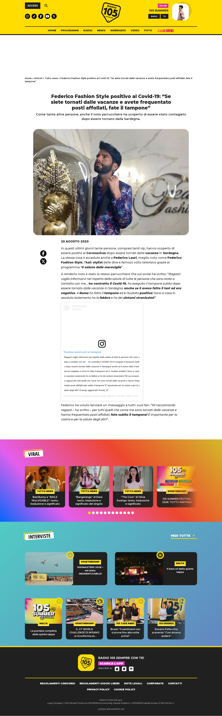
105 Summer (158, 10)
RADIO (154, 16)
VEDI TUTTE (180, 535)
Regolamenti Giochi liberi (100, 683)
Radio (87, 30)
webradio (118, 30)
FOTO (148, 30)
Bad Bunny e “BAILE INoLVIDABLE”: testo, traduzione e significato (45, 500)
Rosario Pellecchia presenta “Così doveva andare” (166, 632)
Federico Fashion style (95, 396)
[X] (43, 261)
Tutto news (51, 78)
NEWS (101, 30)
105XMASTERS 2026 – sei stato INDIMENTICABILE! (90, 570)
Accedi (32, 5)
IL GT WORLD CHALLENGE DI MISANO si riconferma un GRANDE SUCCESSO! (84, 633)
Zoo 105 (165, 30)
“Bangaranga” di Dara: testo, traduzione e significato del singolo (89, 500)
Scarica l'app (111, 663)
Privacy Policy (98, 689)
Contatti (175, 683)
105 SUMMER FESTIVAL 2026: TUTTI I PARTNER (177, 500)
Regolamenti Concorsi (57, 683)
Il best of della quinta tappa (180, 570)
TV (164, 16)
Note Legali (133, 683)
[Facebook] (43, 253)
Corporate (155, 683)
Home (28, 78)
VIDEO (135, 30)
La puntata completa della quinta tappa (44, 632)
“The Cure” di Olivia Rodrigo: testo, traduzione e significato (133, 500)
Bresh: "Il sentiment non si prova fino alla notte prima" (125, 632)
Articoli (38, 78)
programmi (70, 30)
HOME (52, 30)
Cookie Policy (124, 689)
